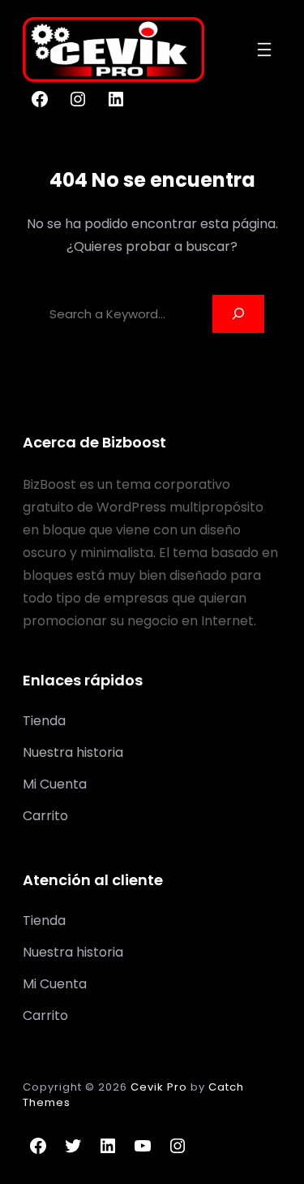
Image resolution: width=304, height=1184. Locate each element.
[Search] (238, 314)
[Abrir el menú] (264, 49)
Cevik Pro (159, 1087)
